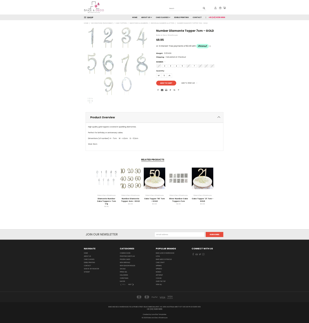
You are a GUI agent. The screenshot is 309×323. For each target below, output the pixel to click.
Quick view (106, 176)
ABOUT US (146, 17)
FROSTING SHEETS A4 (127, 256)
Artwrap (159, 275)
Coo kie (159, 278)
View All (159, 284)
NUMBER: (160, 62)
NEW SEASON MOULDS (127, 266)
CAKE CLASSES (162, 17)
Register (95, 269)
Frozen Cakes (125, 259)
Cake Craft (160, 262)
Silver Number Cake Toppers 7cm (178, 199)
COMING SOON (125, 253)
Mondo (158, 272)
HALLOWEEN (124, 275)
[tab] (154, 117)
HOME (134, 17)
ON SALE (123, 269)
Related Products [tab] (152, 159)
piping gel (123, 272)
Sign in (86, 269)
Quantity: (160, 71)
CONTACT (197, 17)
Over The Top (160, 281)
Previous (303, 315)
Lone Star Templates (158, 314)
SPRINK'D (159, 269)
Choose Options (106, 180)
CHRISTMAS (124, 278)
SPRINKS (159, 266)
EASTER (122, 281)
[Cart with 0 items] (224, 8)
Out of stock (154, 180)
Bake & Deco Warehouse (165, 253)
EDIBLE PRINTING (181, 17)
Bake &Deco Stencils (164, 259)
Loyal (158, 256)
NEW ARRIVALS (125, 262)
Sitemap (87, 272)
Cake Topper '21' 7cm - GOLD (202, 199)
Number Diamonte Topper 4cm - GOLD (130, 199)
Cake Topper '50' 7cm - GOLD (154, 199)
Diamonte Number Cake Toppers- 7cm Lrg (106, 201)
